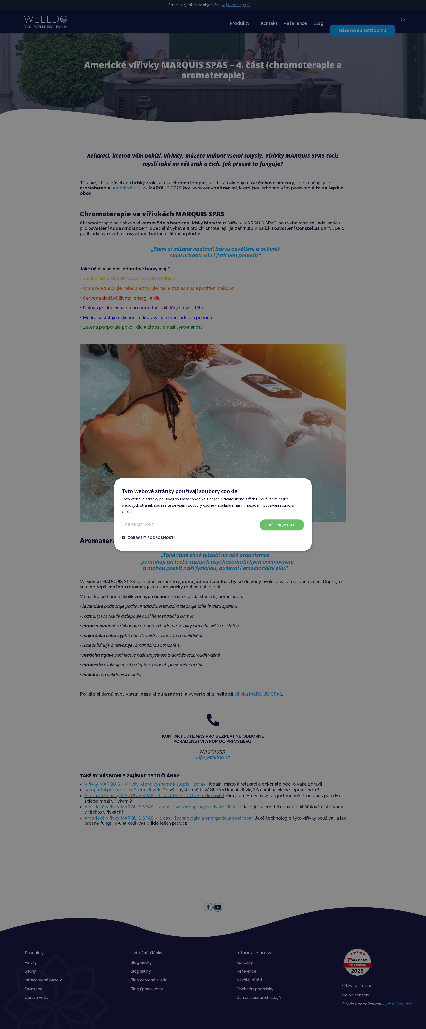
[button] (148, 537)
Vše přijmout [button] (282, 524)
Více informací (146, 511)
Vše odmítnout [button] (139, 524)
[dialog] (213, 514)
